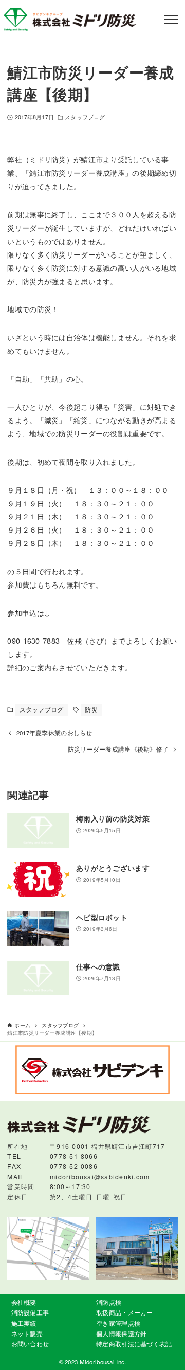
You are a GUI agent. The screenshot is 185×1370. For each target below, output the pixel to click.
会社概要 (23, 1302)
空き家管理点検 (118, 1323)
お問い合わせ (30, 1344)
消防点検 (108, 1302)
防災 (91, 709)
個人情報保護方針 (121, 1333)
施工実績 (23, 1323)
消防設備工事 (30, 1312)
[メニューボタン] (171, 19)
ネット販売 (27, 1333)
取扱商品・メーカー (124, 1312)
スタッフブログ (85, 117)
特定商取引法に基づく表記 (134, 1344)
